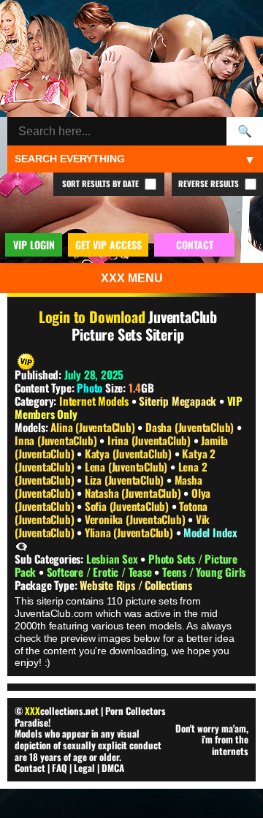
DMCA (113, 767)
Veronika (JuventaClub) (136, 519)
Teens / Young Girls (203, 572)
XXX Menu (132, 278)
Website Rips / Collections (136, 585)
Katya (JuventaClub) (130, 453)
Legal (84, 767)
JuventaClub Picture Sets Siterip (144, 325)
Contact (30, 767)
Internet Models (94, 401)
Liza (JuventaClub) (126, 480)
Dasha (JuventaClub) (191, 427)
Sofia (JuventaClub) (128, 506)
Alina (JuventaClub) (93, 427)
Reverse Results (209, 183)
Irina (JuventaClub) (150, 440)
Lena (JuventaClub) (127, 466)
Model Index (210, 532)
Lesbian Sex (113, 558)
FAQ (59, 767)
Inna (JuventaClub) (57, 440)
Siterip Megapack (177, 401)
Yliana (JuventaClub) (130, 532)
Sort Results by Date (101, 183)
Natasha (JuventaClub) (134, 493)
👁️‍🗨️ (21, 545)
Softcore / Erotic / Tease (101, 572)
